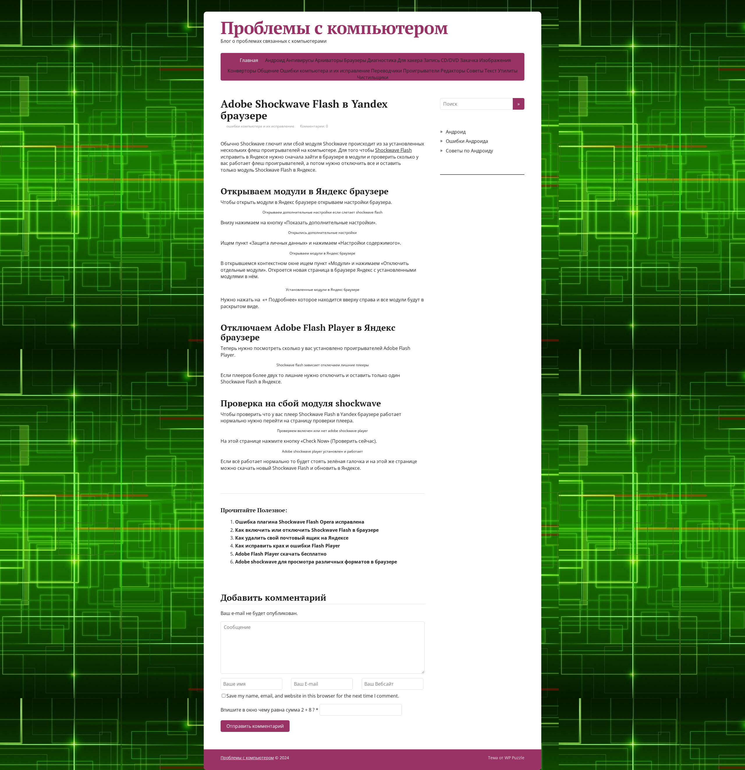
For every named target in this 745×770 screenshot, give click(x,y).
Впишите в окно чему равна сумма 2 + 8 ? (268, 710)
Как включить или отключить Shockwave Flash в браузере (307, 530)
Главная (249, 60)
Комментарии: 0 (314, 126)
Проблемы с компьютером (334, 27)
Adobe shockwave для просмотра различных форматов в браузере (316, 562)
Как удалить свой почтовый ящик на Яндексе (291, 538)
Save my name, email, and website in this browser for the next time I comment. (312, 696)
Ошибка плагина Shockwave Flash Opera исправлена (299, 522)
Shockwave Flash (393, 150)
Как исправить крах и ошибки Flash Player (287, 546)
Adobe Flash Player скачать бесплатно (281, 554)
